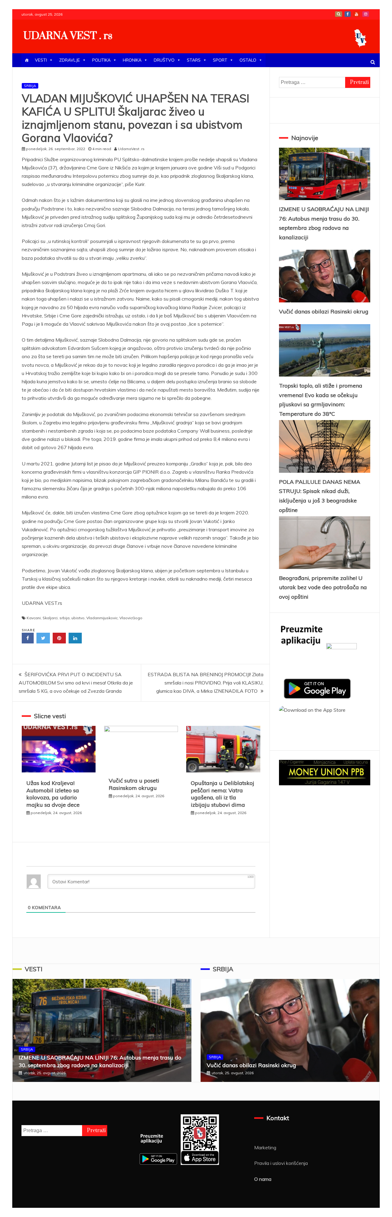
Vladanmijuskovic (102, 618)
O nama (262, 1179)
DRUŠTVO (164, 60)
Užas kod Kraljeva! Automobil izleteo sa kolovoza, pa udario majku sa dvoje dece (53, 793)
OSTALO (247, 60)
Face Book (348, 14)
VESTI (41, 60)
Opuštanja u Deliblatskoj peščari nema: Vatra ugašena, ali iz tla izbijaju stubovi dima (222, 793)
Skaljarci (50, 618)
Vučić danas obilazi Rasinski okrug (323, 311)
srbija (64, 618)
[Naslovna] (26, 60)
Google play (338, 14)
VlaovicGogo (130, 618)
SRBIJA (30, 85)
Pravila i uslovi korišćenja (281, 1163)
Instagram (365, 14)
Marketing (265, 1147)
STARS (194, 60)
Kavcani (34, 618)
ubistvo (78, 618)
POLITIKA (101, 60)
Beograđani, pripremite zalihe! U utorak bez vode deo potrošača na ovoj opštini (323, 587)
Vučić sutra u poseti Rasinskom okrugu (134, 784)
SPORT (220, 60)
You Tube (356, 14)
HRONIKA (132, 60)
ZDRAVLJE (69, 60)
